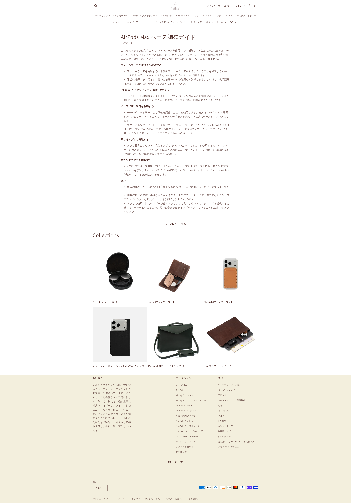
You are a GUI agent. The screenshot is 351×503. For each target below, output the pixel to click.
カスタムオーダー (226, 426)
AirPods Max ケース (103, 301)
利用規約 (169, 499)
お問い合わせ (224, 436)
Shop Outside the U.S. (228, 446)
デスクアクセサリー (185, 446)
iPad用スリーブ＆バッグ (218, 365)
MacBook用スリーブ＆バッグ (164, 365)
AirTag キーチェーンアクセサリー (192, 400)
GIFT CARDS (181, 384)
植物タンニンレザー (227, 390)
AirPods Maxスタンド (186, 410)
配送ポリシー (181, 499)
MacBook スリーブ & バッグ (189, 431)
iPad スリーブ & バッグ (187, 436)
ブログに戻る (177, 224)
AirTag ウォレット (184, 395)
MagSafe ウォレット (186, 421)
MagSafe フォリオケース (188, 426)
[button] (96, 5)
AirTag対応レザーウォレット (164, 301)
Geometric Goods (105, 499)
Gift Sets (180, 390)
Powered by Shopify (121, 499)
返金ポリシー (137, 499)
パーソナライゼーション (229, 384)
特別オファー (182, 451)
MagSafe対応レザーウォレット (221, 301)
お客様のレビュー (226, 431)
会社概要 (222, 421)
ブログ (221, 415)
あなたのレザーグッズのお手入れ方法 (236, 441)
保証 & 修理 (223, 395)
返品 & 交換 (223, 410)
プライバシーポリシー (154, 499)
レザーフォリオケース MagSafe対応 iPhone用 (118, 365)
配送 (220, 405)
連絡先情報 (193, 499)
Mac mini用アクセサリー (188, 415)
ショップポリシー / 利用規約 (231, 400)
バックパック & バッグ (187, 441)
